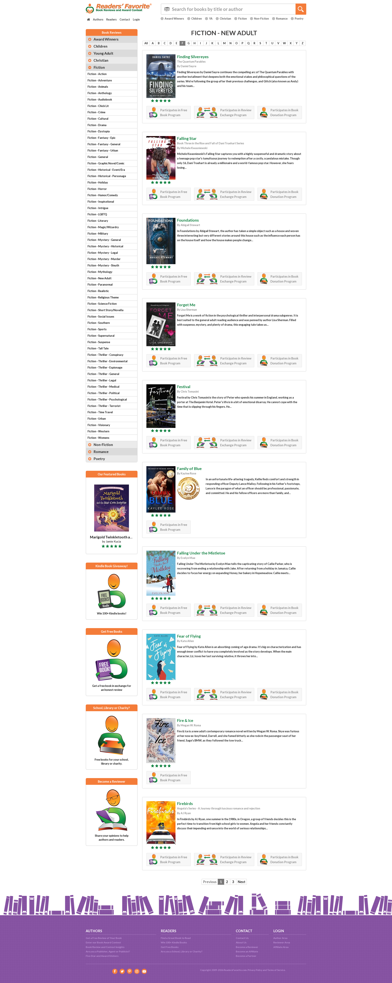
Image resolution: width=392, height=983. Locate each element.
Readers (111, 19)
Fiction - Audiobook (100, 99)
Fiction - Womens (98, 437)
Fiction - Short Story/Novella (105, 310)
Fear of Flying (189, 636)
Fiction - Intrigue (98, 208)
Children (196, 18)
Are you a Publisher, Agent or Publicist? (108, 951)
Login (136, 19)
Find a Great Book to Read (176, 937)
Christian (225, 18)
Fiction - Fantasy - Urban (103, 150)
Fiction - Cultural (98, 118)
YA (211, 18)
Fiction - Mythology (100, 271)
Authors (98, 19)
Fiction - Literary (98, 220)
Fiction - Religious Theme (103, 297)
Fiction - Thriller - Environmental (108, 361)
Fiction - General (98, 157)
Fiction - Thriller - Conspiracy (105, 354)
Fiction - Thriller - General (103, 374)
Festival (183, 386)
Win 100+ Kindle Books (174, 942)
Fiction (242, 18)
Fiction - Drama (97, 125)
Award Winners (174, 18)
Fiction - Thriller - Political (104, 393)
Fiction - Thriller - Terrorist (104, 406)
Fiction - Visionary (99, 425)
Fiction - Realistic (98, 291)
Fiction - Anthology (100, 93)
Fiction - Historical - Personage (107, 176)
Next (241, 882)
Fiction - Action (97, 74)
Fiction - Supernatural (101, 335)
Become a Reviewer (247, 947)
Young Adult (103, 53)
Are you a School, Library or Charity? (181, 951)
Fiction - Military (98, 233)
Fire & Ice (185, 720)
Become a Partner (246, 955)
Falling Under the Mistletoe (201, 553)
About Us (241, 942)
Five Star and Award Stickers (102, 955)
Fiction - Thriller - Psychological (107, 399)
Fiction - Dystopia (99, 131)
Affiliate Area (280, 947)
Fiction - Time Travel (100, 412)
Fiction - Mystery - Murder (104, 259)
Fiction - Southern (99, 322)
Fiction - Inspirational (101, 201)
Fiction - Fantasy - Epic (101, 137)
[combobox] (233, 9)
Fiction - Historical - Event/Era (106, 169)
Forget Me (186, 304)
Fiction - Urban (97, 418)
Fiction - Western (98, 431)
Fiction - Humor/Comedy (103, 195)
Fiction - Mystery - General (104, 240)
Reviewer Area (281, 942)
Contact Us (242, 937)
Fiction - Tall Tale (98, 348)
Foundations (188, 220)
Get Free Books (170, 947)
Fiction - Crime (96, 112)
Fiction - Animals (98, 86)
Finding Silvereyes (193, 56)
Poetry (299, 18)
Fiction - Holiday (98, 182)
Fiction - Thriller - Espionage (105, 367)
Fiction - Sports (97, 329)
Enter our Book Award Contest (103, 942)
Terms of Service (276, 970)
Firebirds (185, 803)
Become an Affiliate (247, 951)
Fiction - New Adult (99, 278)
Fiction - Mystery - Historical (105, 246)
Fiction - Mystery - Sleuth (103, 265)
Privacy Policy (255, 970)
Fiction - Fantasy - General (104, 144)
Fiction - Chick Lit (98, 106)
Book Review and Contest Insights (105, 947)
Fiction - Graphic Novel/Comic (106, 163)
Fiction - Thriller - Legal (102, 380)
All (146, 43)
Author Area (280, 937)
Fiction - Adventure (100, 80)
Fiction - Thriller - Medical (103, 386)
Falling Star (187, 138)
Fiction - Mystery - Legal (103, 252)
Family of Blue (189, 468)
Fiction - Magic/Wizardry (103, 227)
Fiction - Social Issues (101, 316)
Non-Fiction (261, 18)
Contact (125, 19)
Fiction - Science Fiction (102, 303)
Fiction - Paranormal (100, 284)
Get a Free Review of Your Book (104, 937)
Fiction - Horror (97, 189)
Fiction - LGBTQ (97, 214)
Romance (282, 18)
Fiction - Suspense (99, 342)
